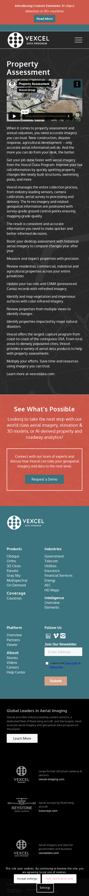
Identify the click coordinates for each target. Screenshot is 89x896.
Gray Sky (14, 575)
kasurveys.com (48, 810)
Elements (51, 607)
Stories (12, 658)
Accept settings (27, 878)
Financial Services (58, 575)
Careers (13, 667)
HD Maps (51, 590)
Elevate (12, 571)
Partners (13, 640)
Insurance (52, 571)
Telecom (51, 561)
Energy (49, 580)
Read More (45, 19)
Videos (12, 662)
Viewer (12, 644)
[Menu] (76, 40)
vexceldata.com (49, 853)
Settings (45, 887)
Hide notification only (59, 878)
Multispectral (17, 580)
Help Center (16, 672)
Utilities (50, 566)
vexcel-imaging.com (51, 779)
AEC (47, 585)
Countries (14, 598)
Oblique (13, 556)
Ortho (11, 561)
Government (54, 556)
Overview (52, 602)
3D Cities (14, 566)
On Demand (16, 585)
